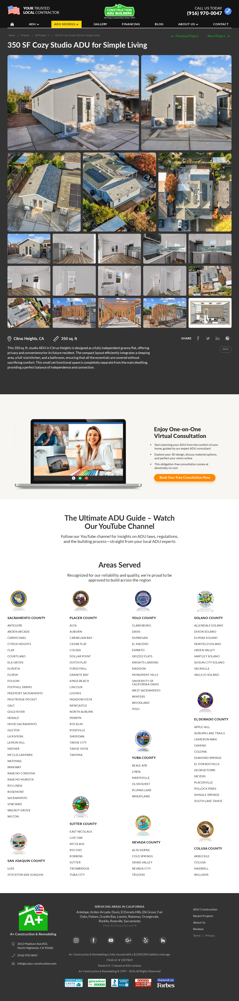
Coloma (200, 751)
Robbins (76, 856)
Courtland (16, 656)
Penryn (75, 717)
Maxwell (201, 868)
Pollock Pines (205, 788)
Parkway (14, 767)
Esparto (138, 650)
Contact (221, 24)
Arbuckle (201, 856)
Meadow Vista (81, 699)
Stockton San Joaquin (25, 874)
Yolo (136, 709)
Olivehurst (141, 784)
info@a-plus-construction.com (36, 963)
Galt (11, 705)
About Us (186, 24)
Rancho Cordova (21, 773)
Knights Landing (145, 662)
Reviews (198, 929)
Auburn (76, 631)
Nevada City (141, 868)
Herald (13, 717)
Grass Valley (142, 862)
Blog (159, 24)
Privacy (210, 935)
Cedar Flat (78, 644)
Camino (200, 745)
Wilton (13, 816)
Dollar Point (80, 656)
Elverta (13, 668)
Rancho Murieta (20, 779)
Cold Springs (142, 856)
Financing (131, 24)
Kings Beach (79, 681)
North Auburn (81, 711)
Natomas (14, 761)
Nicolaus (77, 843)
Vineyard (14, 804)
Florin (12, 674)
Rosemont (15, 791)
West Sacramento (146, 690)
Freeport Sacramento (25, 693)
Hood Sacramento (22, 724)
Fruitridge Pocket (22, 699)
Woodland (141, 702)
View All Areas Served (118, 925)
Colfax (75, 650)
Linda (136, 771)
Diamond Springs (207, 757)
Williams (201, 874)
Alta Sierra (141, 850)
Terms (197, 935)
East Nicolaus (81, 831)
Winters (138, 696)
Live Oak (76, 837)
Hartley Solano (207, 656)
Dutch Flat (78, 662)
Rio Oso (76, 850)
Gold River (16, 711)
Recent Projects (203, 916)
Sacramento (17, 798)
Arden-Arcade (100, 912)
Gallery (100, 24)
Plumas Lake (142, 790)
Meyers (200, 776)
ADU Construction (205, 909)
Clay (11, 650)
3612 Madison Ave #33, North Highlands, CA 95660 (35, 945)
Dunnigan (140, 637)
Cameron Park (205, 739)
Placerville (203, 782)
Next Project (216, 36)
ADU (32, 24)
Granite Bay (79, 674)
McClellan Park (20, 754)
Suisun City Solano (209, 662)
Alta (73, 625)
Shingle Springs (206, 794)
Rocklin (76, 724)
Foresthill (78, 668)
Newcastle (78, 705)
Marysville (141, 777)
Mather (13, 748)
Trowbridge (80, 868)
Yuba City (77, 874)
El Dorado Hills (207, 764)
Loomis (75, 693)
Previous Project (187, 36)
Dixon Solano (205, 631)
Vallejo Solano (206, 674)
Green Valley (204, 650)
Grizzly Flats (142, 656)
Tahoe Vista (79, 748)
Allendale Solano (208, 625)
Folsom (13, 681)
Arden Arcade (18, 631)
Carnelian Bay (81, 637)
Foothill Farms (19, 687)
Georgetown (204, 770)
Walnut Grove (18, 810)
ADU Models (64, 24)
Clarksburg (141, 625)
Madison (139, 668)
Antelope (14, 625)
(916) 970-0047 (204, 13)
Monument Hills (145, 674)
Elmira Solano (206, 637)
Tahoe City (78, 742)
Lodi (10, 868)
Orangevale (150, 916)
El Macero (140, 644)
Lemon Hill (16, 742)
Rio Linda (14, 785)
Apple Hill (202, 727)
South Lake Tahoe (208, 801)
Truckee (138, 874)
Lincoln (76, 687)
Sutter (75, 862)
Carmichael (17, 637)
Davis (136, 631)
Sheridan (77, 736)
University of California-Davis (145, 682)
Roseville (77, 730)
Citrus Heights (19, 644)
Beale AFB (139, 765)
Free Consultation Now (184, 477)
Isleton (13, 730)
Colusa (200, 862)
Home (12, 35)
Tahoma (76, 754)
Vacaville (201, 668)
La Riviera (15, 736)
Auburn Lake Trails (209, 733)
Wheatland (141, 796)
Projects (25, 35)
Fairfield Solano (207, 644)
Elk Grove (15, 662)
